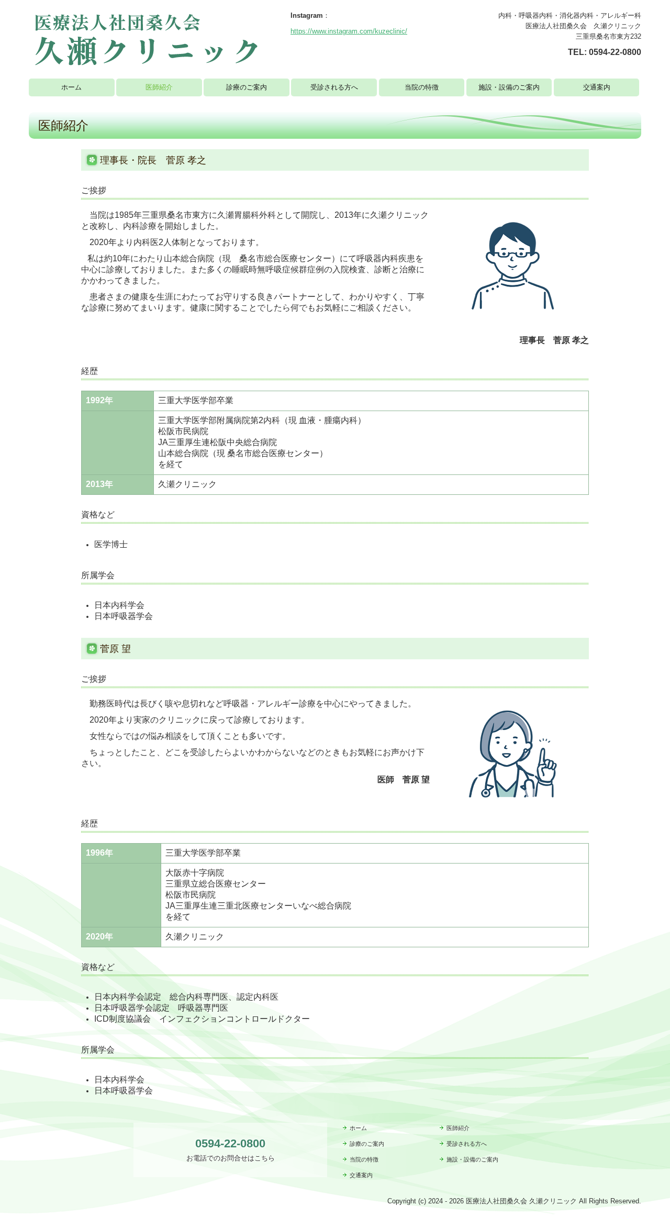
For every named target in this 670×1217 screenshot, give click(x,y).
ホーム (71, 87)
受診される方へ (334, 87)
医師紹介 (159, 87)
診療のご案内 (246, 87)
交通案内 (596, 87)
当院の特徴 (422, 87)
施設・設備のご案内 (509, 87)
